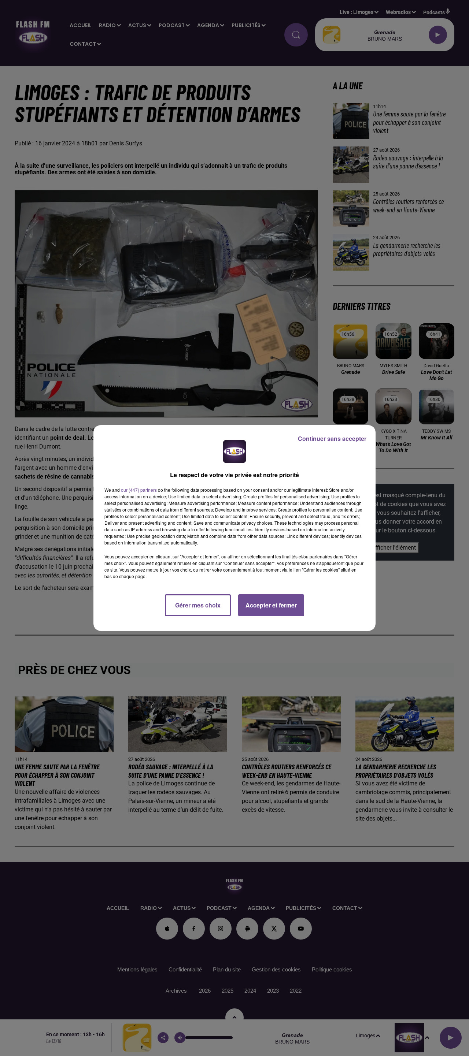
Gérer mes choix (198, 605)
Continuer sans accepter (332, 438)
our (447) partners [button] (139, 490)
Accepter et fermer (271, 605)
